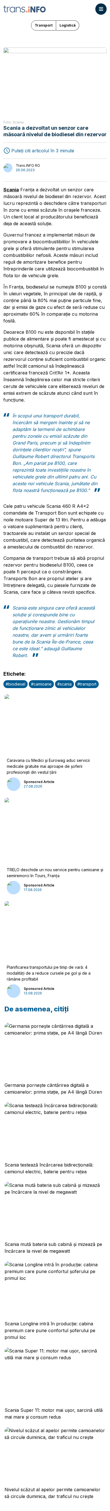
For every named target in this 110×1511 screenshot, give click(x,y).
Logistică (68, 25)
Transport (43, 25)
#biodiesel (15, 684)
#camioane (41, 684)
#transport (86, 684)
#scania (64, 684)
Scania (11, 189)
